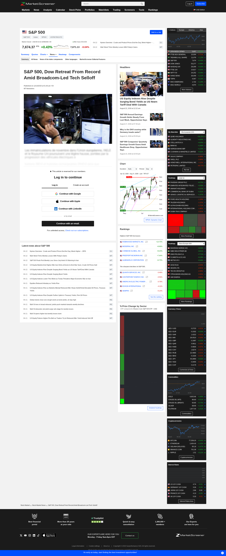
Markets (26, 10)
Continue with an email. (67, 223)
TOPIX (172, 79)
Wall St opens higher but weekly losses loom (45, 314)
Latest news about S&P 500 (36, 246)
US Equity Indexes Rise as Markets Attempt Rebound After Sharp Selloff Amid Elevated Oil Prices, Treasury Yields (67, 289)
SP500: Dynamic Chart (153, 220)
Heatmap (63, 54)
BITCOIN (173, 440)
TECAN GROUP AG (177, 271)
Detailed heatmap (155, 408)
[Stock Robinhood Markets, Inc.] (146, 242)
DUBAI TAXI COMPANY (178, 211)
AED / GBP (172, 341)
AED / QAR (172, 344)
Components (74, 54)
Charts (43, 54)
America (191, 30)
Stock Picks (75, 10)
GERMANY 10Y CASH (178, 487)
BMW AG (173, 146)
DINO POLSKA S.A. (177, 254)
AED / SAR (172, 335)
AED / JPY (172, 359)
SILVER (171, 406)
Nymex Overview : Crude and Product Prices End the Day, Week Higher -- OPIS (127, 43)
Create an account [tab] (81, 185)
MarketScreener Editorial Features (92, 59)
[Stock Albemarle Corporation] (146, 260)
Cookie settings (94, 546)
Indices (172, 30)
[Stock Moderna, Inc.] (136, 246)
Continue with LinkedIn (70, 209)
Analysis (47, 10)
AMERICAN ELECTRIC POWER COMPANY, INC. (135, 282)
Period (141, 169)
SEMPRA (125, 291)
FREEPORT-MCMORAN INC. (132, 256)
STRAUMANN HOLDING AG (180, 274)
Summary (25, 54)
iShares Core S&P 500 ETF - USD (145, 309)
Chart (123, 164)
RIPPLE (173, 453)
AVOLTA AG (174, 265)
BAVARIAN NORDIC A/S (179, 248)
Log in (189, 4)
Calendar (60, 10)
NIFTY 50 (173, 73)
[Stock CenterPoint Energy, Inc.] (146, 277)
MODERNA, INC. (128, 246)
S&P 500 (173, 60)
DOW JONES (175, 64)
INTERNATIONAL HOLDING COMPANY (183, 208)
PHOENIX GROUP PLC (178, 182)
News (36, 10)
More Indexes (186, 90)
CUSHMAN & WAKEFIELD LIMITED (183, 152)
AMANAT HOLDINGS (177, 189)
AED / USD (172, 328)
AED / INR (172, 338)
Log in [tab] (55, 185)
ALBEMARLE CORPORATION (133, 260)
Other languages (71, 59)
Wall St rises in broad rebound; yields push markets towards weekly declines (57, 304)
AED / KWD (172, 347)
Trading (116, 10)
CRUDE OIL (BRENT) (176, 403)
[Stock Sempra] (131, 291)
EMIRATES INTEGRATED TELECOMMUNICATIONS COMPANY (183, 186)
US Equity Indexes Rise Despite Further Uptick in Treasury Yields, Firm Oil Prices (58, 295)
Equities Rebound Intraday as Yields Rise (44, 283)
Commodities (173, 377)
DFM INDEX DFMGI (177, 51)
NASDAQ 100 (175, 67)
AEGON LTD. (175, 268)
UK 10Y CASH (175, 496)
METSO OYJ (174, 260)
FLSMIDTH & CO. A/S (178, 257)
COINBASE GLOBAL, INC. (131, 251)
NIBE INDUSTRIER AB (178, 251)
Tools (141, 10)
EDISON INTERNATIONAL (131, 286)
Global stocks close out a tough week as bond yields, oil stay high (53, 300)
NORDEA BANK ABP (177, 149)
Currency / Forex (174, 309)
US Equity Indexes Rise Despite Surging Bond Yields (48, 274)
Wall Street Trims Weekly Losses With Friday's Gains (118, 47)
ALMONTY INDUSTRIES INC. (180, 140)
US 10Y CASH (175, 484)
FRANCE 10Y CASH (177, 493)
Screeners (130, 10)
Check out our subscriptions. (77, 230)
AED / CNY (172, 350)
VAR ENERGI (175, 277)
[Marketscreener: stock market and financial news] (37, 4)
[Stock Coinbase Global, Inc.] (143, 251)
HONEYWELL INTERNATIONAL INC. (183, 162)
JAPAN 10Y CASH (176, 490)
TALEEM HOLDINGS (177, 202)
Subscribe (201, 4)
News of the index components (51, 59)
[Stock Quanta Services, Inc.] (143, 272)
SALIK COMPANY (176, 156)
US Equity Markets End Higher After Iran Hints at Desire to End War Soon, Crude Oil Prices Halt (63, 265)
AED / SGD (172, 362)
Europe (181, 30)
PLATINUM (172, 409)
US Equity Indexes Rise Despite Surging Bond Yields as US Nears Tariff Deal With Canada (62, 270)
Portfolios (90, 10)
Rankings (153, 10)
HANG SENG (175, 76)
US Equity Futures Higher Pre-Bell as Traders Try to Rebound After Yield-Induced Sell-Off (61, 318)
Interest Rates (173, 465)
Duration (123, 169)
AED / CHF (172, 365)
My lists (186, 170)
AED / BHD (172, 356)
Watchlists (104, 10)
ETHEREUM (174, 443)
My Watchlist (173, 132)
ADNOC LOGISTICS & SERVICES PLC (183, 195)
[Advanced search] (142, 4)
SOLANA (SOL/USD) (177, 446)
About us (106, 546)
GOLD (170, 397)
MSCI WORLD (175, 85)
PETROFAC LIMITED (177, 166)
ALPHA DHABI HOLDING (179, 205)
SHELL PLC (174, 159)
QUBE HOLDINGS (176, 136)
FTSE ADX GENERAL (178, 54)
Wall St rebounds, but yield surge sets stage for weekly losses (51, 309)
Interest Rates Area (186, 501)
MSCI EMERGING (176, 82)
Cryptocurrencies (175, 421)
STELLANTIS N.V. (176, 143)
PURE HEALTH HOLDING (179, 199)
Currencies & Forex (186, 370)
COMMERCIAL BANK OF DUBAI (182, 192)
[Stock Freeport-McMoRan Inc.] (145, 255)
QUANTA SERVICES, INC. (131, 272)
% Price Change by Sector (133, 306)
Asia (201, 30)
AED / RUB (172, 353)
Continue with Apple (70, 201)
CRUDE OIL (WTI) (174, 400)
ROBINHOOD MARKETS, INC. (133, 242)
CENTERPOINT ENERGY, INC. (133, 277)
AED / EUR (172, 332)
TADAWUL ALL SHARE (178, 57)
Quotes (35, 54)
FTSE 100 (173, 70)
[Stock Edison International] (143, 286)
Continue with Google (70, 194)
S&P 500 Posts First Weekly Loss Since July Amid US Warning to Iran (54, 260)
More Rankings (186, 236)
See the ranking (156, 297)
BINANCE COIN (176, 449)
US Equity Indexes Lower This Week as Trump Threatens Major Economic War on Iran (60, 279)
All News (34, 59)
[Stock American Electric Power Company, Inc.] (150, 281)
